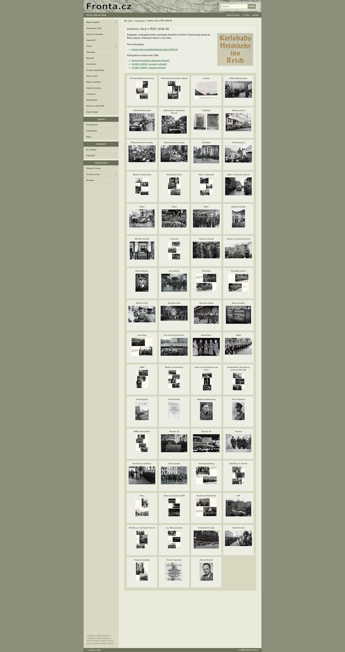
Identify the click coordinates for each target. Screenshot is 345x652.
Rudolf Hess (206, 335)
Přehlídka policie (238, 271)
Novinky (90, 180)
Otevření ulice (238, 528)
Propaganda (92, 125)
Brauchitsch (174, 271)
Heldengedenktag (206, 464)
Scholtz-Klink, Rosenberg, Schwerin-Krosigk (238, 368)
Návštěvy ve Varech (238, 464)
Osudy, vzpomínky (95, 70)
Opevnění (90, 40)
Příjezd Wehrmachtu (238, 78)
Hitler (206, 207)
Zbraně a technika (94, 34)
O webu (246, 15)
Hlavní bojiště (92, 22)
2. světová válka (93, 650)
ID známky (91, 150)
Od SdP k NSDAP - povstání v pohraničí (149, 64)
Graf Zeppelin (142, 399)
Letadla (206, 78)
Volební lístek (174, 399)
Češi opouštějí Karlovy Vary (142, 78)
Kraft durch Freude (206, 528)
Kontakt (255, 15)
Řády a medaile (93, 82)
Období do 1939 (93, 28)
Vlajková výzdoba (142, 560)
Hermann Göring (206, 239)
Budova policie (238, 110)
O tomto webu (93, 174)
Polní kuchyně (238, 142)
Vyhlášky (206, 110)
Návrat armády (238, 303)
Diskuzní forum (93, 168)
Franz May (141, 335)
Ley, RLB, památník (174, 528)
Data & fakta (92, 76)
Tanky (89, 46)
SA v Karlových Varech (174, 335)
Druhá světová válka (96, 15)
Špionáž (90, 58)
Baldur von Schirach (174, 367)
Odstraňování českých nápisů (174, 78)
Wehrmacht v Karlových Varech (174, 111)
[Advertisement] (190, 619)
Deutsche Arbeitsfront (206, 496)
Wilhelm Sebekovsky (206, 399)
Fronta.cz (254, 650)
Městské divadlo (238, 207)
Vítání (141, 207)
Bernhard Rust (174, 303)
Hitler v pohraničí (206, 175)
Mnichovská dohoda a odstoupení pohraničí (151, 60)
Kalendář (90, 155)
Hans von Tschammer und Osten (206, 368)
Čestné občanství (174, 560)
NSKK (238, 335)
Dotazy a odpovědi (95, 106)
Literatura (90, 94)
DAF (238, 496)
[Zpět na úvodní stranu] (110, 6)
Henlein (238, 431)
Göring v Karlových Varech (238, 239)
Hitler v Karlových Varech (238, 175)
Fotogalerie (140, 21)
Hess (142, 496)
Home (130, 21)
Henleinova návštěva (142, 464)
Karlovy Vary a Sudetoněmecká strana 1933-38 (155, 49)
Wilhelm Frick (142, 303)
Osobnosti (91, 64)
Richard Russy (141, 271)
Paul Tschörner (238, 399)
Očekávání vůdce (174, 175)
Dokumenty (91, 100)
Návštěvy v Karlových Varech (142, 528)
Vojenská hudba (206, 303)
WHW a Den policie (142, 431)
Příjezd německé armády (142, 142)
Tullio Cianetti (174, 464)
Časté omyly (92, 112)
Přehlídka (206, 142)
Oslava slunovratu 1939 (174, 496)
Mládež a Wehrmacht (142, 175)
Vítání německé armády (174, 142)
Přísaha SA (174, 431)
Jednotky (90, 52)
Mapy (88, 137)
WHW (142, 367)
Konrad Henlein (206, 560)
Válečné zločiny (93, 88)
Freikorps (174, 239)
